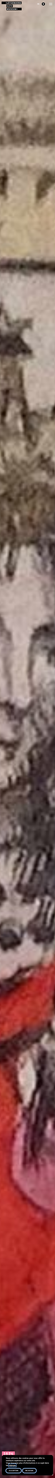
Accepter (13, 1471)
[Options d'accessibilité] (43, 4)
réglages (12, 1465)
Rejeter (29, 1471)
